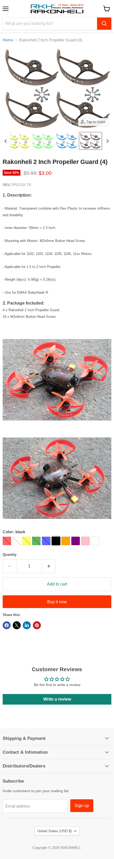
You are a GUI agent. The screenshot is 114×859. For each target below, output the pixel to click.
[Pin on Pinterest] (37, 625)
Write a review (57, 699)
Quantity (9, 555)
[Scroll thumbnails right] (106, 141)
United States (54, 831)
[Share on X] (17, 625)
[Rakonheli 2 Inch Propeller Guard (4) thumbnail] (19, 140)
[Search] (104, 24)
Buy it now (57, 602)
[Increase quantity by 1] (49, 566)
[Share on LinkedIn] (27, 625)
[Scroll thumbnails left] (6, 141)
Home (8, 40)
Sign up (81, 805)
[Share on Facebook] (7, 625)
